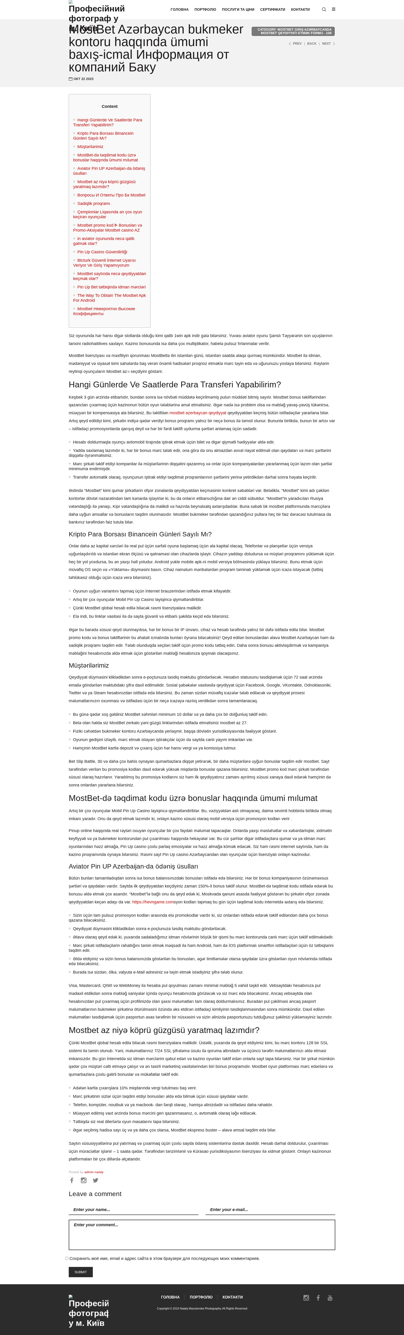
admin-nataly (94, 1172)
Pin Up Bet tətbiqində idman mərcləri (111, 287)
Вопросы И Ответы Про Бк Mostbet (111, 195)
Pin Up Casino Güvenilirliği (102, 252)
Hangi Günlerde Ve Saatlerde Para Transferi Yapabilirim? (107, 122)
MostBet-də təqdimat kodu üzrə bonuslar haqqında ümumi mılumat (105, 157)
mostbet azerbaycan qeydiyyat (198, 413)
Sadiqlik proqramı (93, 203)
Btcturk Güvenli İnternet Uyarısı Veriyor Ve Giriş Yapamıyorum (104, 263)
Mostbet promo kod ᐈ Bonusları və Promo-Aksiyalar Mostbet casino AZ (107, 228)
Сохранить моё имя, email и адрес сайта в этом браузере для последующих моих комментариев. (164, 1258)
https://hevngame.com (153, 902)
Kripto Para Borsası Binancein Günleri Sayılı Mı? (103, 136)
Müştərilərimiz (90, 146)
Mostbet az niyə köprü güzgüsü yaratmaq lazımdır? (104, 184)
